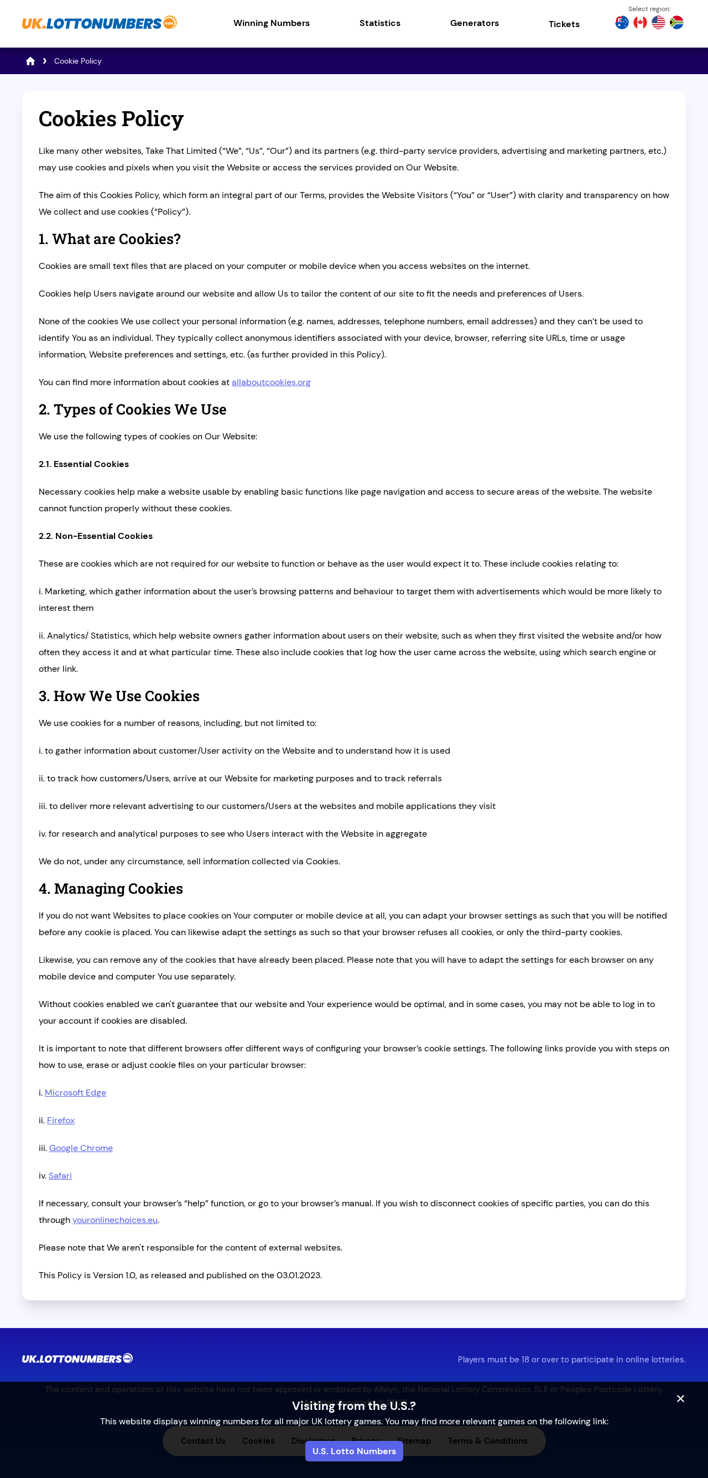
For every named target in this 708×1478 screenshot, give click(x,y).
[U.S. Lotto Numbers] (658, 23)
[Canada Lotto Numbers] (640, 23)
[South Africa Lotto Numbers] (677, 23)
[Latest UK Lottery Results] (30, 61)
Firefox (61, 1120)
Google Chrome (81, 1148)
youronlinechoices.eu (115, 1220)
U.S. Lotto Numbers (354, 1451)
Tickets (564, 24)
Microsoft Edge (75, 1092)
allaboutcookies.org (271, 382)
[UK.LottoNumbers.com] (99, 30)
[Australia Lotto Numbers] (622, 23)
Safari (60, 1175)
